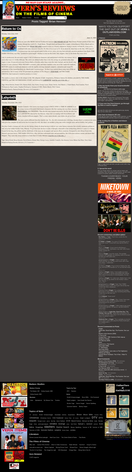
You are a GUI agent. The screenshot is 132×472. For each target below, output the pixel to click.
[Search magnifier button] (65, 18)
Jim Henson (65, 140)
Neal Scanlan (80, 85)
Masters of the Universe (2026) (107, 333)
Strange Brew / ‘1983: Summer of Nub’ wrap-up (112, 337)
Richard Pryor (73, 447)
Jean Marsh (61, 85)
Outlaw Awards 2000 (36, 394)
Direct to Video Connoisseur (59, 444)
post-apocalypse (43, 424)
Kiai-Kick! (82, 444)
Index (31, 400)
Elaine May (35, 140)
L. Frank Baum (70, 85)
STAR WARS (54, 71)
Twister (101, 374)
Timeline (57, 400)
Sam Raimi (74, 424)
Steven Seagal (80, 403)
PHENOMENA (22, 111)
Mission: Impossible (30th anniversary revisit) (111, 370)
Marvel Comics (76, 421)
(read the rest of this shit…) (60, 80)
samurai (96, 424)
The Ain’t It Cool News (36, 450)
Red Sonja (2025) (103, 349)
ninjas (35, 424)
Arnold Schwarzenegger (73, 397)
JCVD (68, 421)
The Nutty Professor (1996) (106, 379)
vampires (57, 430)
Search (44, 17)
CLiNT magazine (34, 457)
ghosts (48, 421)
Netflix (95, 421)
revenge (61, 424)
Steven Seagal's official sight (88, 447)
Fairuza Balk (27, 85)
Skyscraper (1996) (104, 346)
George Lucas (44, 85)
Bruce (79, 415)
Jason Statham (60, 421)
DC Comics (76, 418)
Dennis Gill (18, 85)
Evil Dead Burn (103, 364)
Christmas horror (45, 418)
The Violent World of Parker (69, 437)
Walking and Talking (104, 352)
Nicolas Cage (70, 403)
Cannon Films (98, 414)
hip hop (53, 421)
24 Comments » (35, 89)
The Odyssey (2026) (104, 340)
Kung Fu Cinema (91, 444)
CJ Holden (101, 241)
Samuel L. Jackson (85, 424)
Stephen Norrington (24, 87)
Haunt (100, 342)
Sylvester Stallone (72, 406)
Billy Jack (32, 444)
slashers (49, 426)
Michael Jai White (87, 421)
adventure (35, 414)
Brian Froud (9, 140)
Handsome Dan (103, 319)
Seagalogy (39, 427)
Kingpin (109, 241)
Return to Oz (11, 29)
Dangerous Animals (104, 339)
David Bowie (27, 140)
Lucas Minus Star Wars (76, 140)
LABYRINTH (47, 80)
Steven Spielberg (91, 403)
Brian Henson (10, 85)
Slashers (73, 391)
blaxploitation (71, 414)
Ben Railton (102, 237)
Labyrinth (9, 97)
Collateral (104, 296)
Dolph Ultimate (73, 444)
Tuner (108, 237)
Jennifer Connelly (55, 140)
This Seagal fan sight (50, 450)
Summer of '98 (87, 427)
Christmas (34, 418)
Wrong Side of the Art (84, 450)
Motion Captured (49, 447)
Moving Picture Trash (62, 447)
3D (30, 414)
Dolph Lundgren (71, 400)
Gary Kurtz (35, 85)
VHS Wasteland (62, 450)
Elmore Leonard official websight (39, 437)
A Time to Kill (102, 335)
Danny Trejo (68, 418)
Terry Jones (88, 140)
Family (10, 89)
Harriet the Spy (103, 373)
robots (67, 424)
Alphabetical (38, 400)
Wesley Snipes (83, 406)
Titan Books (82, 437)
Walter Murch (47, 87)
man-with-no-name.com (36, 447)
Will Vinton (56, 87)
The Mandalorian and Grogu (106, 363)
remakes (53, 424)
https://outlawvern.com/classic (121, 439)
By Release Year (48, 400)
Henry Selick (53, 85)
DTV (68, 391)
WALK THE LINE (35, 46)
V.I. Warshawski (103, 347)
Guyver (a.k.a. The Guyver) (106, 344)
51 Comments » (30, 142)
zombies (73, 430)
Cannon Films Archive (43, 444)
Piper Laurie (14, 87)
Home (17, 17)
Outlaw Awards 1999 (47, 391)
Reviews (36, 17)
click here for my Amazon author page (114, 89)
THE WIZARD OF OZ (61, 42)
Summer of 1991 (35, 430)
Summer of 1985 (37, 87)
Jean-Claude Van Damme (84, 400)
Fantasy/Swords (18, 89)
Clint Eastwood (94, 397)
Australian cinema (60, 414)
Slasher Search (62, 427)
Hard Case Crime (54, 437)
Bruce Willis (85, 397)
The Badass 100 (34, 391)
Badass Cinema (26, 17)
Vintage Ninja (72, 450)
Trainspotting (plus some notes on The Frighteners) (113, 351)
